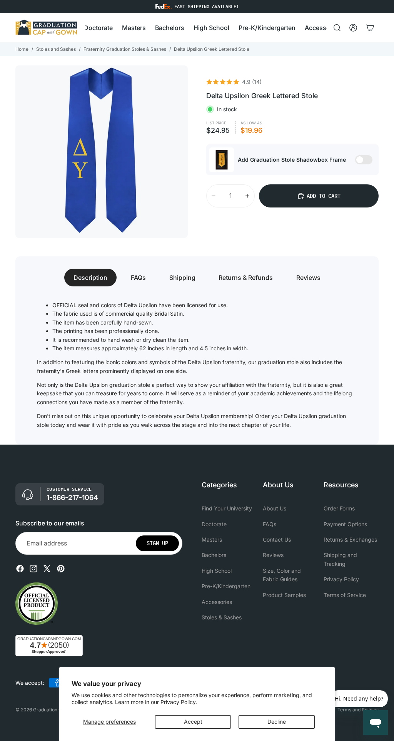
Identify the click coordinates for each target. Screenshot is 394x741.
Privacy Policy (341, 579)
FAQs (138, 277)
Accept (193, 721)
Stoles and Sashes (56, 49)
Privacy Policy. (178, 702)
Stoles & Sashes (222, 617)
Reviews (308, 277)
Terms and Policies (358, 710)
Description (90, 277)
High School (217, 570)
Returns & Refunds (246, 277)
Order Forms (339, 508)
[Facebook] (20, 568)
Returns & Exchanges (350, 539)
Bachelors (214, 555)
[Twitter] (47, 568)
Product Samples (284, 595)
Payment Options (345, 524)
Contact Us (277, 539)
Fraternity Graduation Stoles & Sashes (124, 49)
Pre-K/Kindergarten (226, 586)
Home (21, 49)
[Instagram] (33, 568)
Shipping (182, 277)
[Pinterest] (60, 568)
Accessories (217, 602)
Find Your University (227, 508)
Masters (212, 539)
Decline (276, 721)
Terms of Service (345, 595)
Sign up (157, 543)
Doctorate (214, 524)
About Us (274, 508)
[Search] (337, 27)
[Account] (353, 27)
